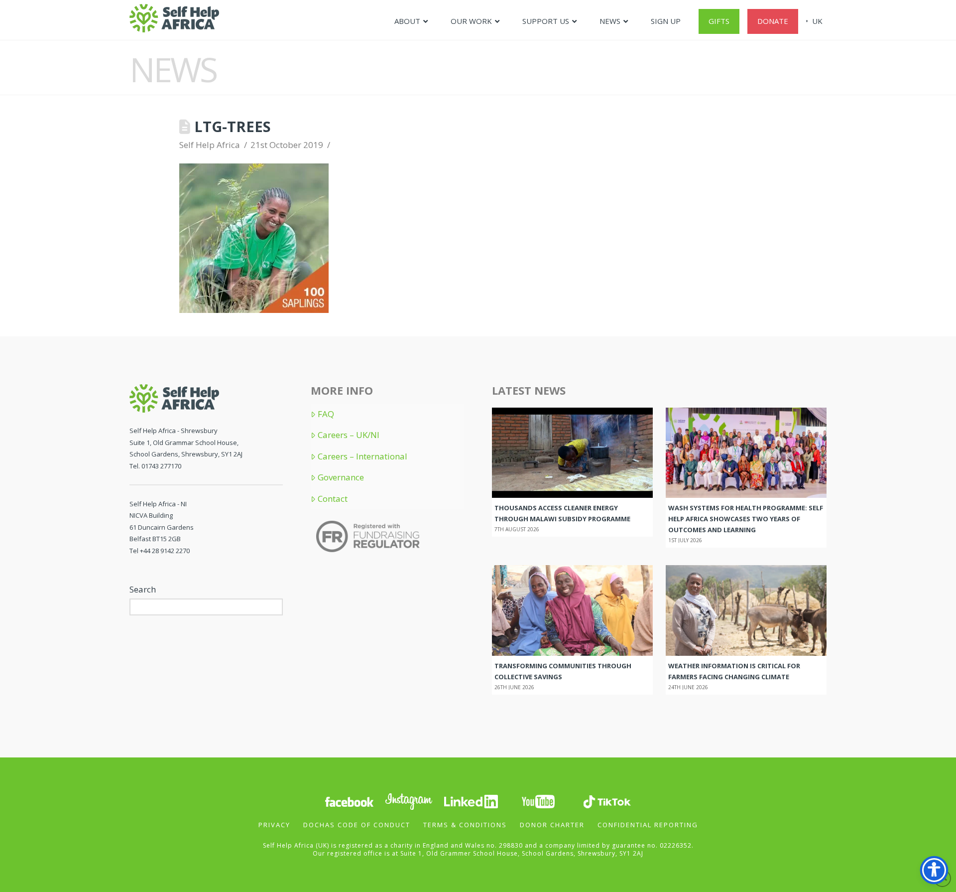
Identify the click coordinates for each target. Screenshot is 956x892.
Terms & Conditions (465, 824)
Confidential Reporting (648, 824)
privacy (274, 824)
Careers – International (362, 456)
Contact (333, 499)
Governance (341, 477)
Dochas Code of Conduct (356, 824)
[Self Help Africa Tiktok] (607, 800)
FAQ (326, 414)
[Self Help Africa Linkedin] (469, 800)
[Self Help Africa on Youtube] (539, 800)
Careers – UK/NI (348, 435)
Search (142, 589)
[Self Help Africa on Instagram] (409, 800)
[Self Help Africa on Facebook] (349, 800)
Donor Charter (552, 824)
